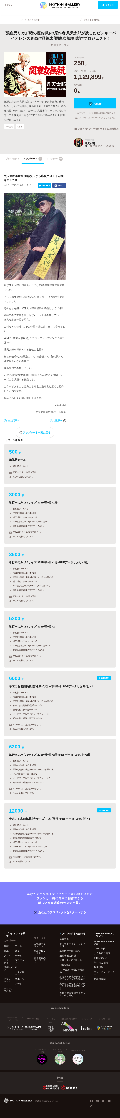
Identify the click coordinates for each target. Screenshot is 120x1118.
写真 (6, 951)
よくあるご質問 (102, 953)
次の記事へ (56, 420)
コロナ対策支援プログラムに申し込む (72, 994)
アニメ (7, 955)
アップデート (32, 158)
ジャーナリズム (8, 989)
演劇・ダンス (9, 968)
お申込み (64, 939)
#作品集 (9, 126)
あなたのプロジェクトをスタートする (62, 912)
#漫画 (19, 126)
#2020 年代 (99, 948)
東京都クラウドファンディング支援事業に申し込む (72, 986)
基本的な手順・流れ (70, 951)
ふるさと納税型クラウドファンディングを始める (72, 978)
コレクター (54, 158)
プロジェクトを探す (30, 19)
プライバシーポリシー (104, 973)
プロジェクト (13, 158)
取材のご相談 (101, 962)
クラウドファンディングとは (72, 945)
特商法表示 (100, 979)
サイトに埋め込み (108, 128)
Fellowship (65, 965)
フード (18, 983)
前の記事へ (13, 420)
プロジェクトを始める (90, 19)
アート (18, 946)
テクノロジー (19, 973)
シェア (81, 128)
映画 (6, 946)
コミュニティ (8, 961)
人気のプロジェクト (40, 945)
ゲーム (18, 955)
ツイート (93, 128)
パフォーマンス (8, 980)
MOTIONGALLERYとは (104, 943)
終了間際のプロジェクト (40, 960)
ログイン (8, 4)
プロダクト (19, 961)
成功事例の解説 (68, 955)
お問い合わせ (101, 958)
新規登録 (109, 4)
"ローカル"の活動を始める (72, 971)
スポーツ (19, 979)
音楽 (17, 951)
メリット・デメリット (71, 960)
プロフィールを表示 (103, 146)
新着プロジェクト (40, 952)
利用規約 (98, 967)
